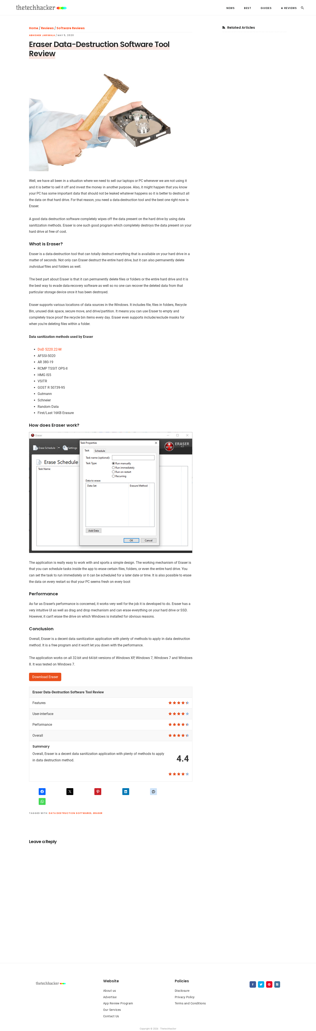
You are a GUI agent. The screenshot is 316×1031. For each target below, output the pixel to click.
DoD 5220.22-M (49, 349)
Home (33, 28)
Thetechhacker (41, 7)
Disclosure (182, 990)
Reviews (47, 28)
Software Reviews (71, 28)
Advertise (110, 997)
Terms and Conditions (190, 1003)
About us (109, 990)
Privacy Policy (185, 997)
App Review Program (118, 1003)
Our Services (112, 1009)
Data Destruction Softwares (70, 813)
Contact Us (111, 1016)
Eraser (98, 813)
